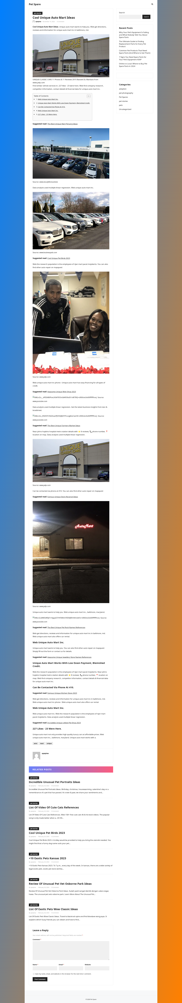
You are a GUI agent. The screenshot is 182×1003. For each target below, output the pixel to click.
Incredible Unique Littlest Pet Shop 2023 (64, 723)
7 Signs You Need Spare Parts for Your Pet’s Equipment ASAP (132, 58)
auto (35, 743)
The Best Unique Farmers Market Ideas (63, 425)
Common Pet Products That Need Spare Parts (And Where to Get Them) (134, 51)
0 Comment (60, 21)
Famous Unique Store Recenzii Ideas (62, 497)
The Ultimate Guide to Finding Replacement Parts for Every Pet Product (132, 44)
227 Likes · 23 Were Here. (47, 114)
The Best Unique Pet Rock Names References (66, 627)
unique (49, 743)
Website (88, 965)
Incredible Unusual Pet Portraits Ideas (54, 782)
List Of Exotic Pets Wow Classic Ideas (53, 909)
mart (42, 743)
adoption (122, 89)
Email (61, 965)
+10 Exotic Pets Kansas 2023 (47, 858)
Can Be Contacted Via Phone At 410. (51, 107)
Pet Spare (35, 4)
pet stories (37, 13)
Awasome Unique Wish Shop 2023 (61, 391)
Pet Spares (123, 97)
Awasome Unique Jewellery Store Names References (69, 657)
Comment (37, 939)
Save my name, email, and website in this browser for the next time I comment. (63, 974)
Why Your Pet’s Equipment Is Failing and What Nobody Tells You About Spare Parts (134, 35)
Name (35, 965)
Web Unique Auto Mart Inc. (48, 99)
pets (121, 105)
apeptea (38, 21)
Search (122, 12)
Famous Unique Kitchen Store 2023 (62, 693)
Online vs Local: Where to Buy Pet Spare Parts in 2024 (133, 64)
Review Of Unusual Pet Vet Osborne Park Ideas (60, 883)
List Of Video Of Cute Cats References (54, 807)
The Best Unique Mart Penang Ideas (62, 124)
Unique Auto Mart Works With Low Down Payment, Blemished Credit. (64, 103)
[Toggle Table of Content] (87, 96)
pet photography (126, 93)
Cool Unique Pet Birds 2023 (58, 258)
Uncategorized (125, 109)
